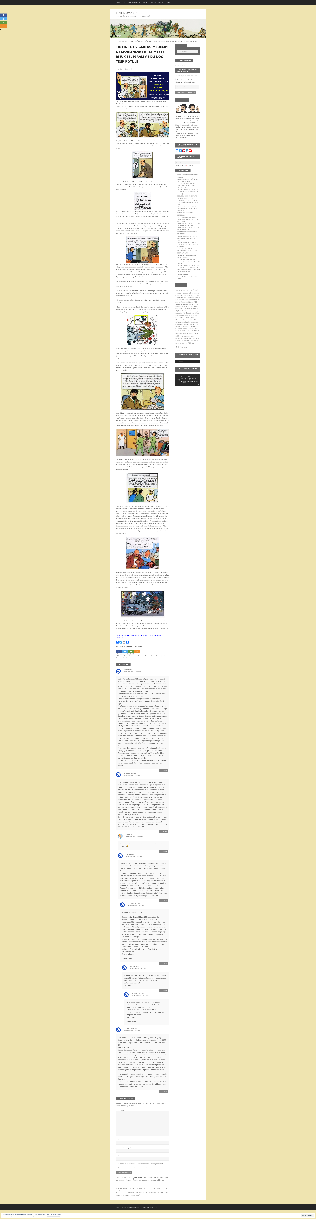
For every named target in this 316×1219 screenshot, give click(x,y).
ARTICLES (145, 2)
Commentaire (121, 1110)
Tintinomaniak (181, 344)
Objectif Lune (164, 656)
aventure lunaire (183, 293)
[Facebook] (119, 651)
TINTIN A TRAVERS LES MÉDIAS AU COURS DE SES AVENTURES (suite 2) (188, 192)
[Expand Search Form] (201, 2)
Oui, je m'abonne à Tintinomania (186, 92)
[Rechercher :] (187, 51)
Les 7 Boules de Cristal (188, 313)
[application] (187, 361)
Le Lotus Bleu (184, 311)
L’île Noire (194, 324)
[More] (137, 651)
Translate (190, 165)
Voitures (184, 347)
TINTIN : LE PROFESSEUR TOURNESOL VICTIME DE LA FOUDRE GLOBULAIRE (188, 244)
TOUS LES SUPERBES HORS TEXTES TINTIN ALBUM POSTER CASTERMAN (188, 219)
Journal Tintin (189, 302)
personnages (194, 328)
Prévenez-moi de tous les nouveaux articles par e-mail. (138, 1168)
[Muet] (178, 361)
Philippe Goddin (188, 330)
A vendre (190, 290)
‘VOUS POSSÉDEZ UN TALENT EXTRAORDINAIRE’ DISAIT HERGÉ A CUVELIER (188, 209)
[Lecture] (176, 361)
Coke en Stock (180, 295)
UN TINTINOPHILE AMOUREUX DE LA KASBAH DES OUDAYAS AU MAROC (188, 261)
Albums (179, 290)
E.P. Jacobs (196, 297)
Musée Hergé (187, 326)
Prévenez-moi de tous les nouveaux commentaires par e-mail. (140, 1164)
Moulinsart (178, 326)
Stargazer (154, 1207)
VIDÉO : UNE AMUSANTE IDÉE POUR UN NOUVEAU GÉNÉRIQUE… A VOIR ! (187, 185)
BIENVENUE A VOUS (120, 2)
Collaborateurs (190, 295)
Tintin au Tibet (189, 338)
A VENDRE (160, 2)
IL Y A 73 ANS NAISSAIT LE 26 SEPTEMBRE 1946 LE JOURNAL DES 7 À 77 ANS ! (187, 251)
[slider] (181, 361)
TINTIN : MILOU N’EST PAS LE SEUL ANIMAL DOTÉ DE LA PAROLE (187, 238)
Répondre (164, 770)
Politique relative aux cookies (53, 1216)
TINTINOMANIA (126, 13)
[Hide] (0, 29)
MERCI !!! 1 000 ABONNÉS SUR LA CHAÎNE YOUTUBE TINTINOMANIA (188, 272)
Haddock (188, 299)
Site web (120, 1156)
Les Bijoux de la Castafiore (151, 656)
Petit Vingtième (179, 330)
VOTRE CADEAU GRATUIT (134, 2)
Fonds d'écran (179, 299)
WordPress (146, 1207)
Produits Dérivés (187, 333)
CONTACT (168, 2)
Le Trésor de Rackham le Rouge (132, 656)
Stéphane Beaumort (184, 336)
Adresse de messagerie (125, 1148)
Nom (119, 1140)
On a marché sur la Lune (123, 658)
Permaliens (138, 672)
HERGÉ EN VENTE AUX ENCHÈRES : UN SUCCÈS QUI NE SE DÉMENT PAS (188, 202)
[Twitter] (125, 651)
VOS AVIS (153, 2)
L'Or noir (185, 306)
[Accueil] (116, 41)
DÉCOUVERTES (129, 654)
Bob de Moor (195, 293)
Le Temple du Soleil (185, 322)
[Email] (131, 651)
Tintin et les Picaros (192, 340)
